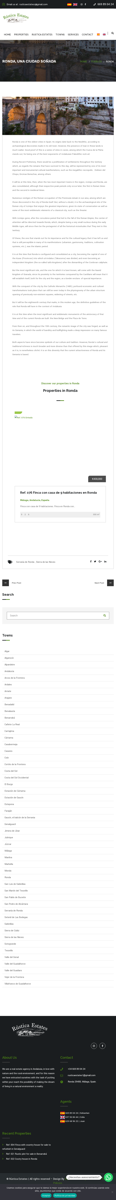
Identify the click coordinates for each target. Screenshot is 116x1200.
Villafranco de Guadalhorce (18, 983)
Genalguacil (10, 824)
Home (7, 34)
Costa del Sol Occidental (17, 777)
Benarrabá (10, 717)
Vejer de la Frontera (14, 977)
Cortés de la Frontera (15, 764)
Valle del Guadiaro (13, 970)
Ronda (8, 877)
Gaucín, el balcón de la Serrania (20, 817)
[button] (108, 1177)
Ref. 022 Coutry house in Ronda (21, 1159)
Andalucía (9, 671)
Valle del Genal (12, 957)
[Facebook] (85, 4)
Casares (8, 751)
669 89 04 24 (71, 1113)
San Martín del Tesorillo (16, 890)
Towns (60, 34)
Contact (87, 34)
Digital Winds (72, 1179)
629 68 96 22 (71, 1121)
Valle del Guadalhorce (15, 963)
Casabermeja (11, 744)
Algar (7, 651)
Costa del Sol (11, 771)
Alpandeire (10, 664)
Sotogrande (10, 944)
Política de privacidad (65, 1195)
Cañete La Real (12, 724)
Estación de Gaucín (14, 797)
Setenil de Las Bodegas (16, 917)
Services (73, 34)
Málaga (8, 850)
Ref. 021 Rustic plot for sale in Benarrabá (26, 1154)
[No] (112, 1192)
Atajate (8, 698)
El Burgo (9, 784)
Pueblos (96, 61)
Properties (21, 34)
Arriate (8, 691)
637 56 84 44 (71, 1117)
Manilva (8, 857)
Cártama (9, 737)
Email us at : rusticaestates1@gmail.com (27, 4)
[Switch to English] (75, 4)
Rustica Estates (42, 34)
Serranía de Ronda (25, 562)
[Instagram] (81, 4)
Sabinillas (9, 924)
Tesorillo (9, 950)
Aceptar (46, 1195)
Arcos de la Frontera (15, 678)
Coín (7, 757)
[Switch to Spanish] (69, 4)
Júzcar (8, 844)
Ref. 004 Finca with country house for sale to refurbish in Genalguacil (26, 1147)
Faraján (8, 811)
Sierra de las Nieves (45, 562)
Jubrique (9, 837)
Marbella (9, 864)
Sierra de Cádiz (12, 930)
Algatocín (9, 658)
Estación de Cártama (15, 791)
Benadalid (9, 704)
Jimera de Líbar (12, 830)
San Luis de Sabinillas (15, 884)
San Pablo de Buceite (15, 897)
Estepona (9, 804)
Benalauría (10, 711)
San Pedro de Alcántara (16, 904)
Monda (8, 870)
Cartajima (9, 731)
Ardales (8, 684)
